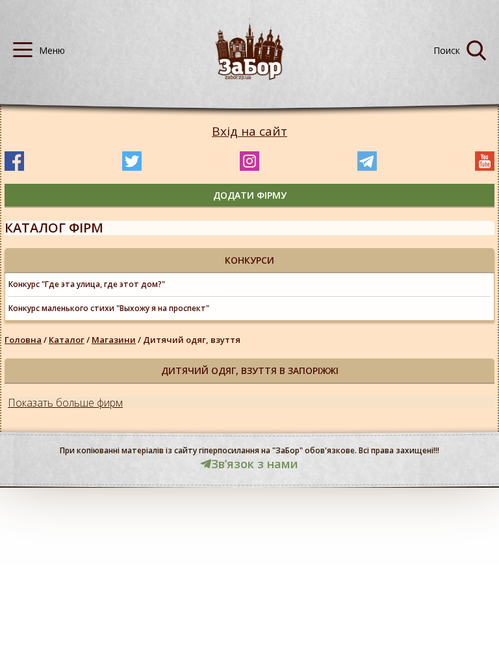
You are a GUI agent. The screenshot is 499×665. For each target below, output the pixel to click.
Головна (23, 339)
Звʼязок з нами (254, 463)
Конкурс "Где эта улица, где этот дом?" (86, 284)
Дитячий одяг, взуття (191, 339)
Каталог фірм (54, 227)
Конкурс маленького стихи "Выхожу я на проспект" (108, 308)
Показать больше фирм (65, 402)
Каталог (66, 339)
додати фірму (250, 195)
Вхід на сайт (249, 131)
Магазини (114, 339)
